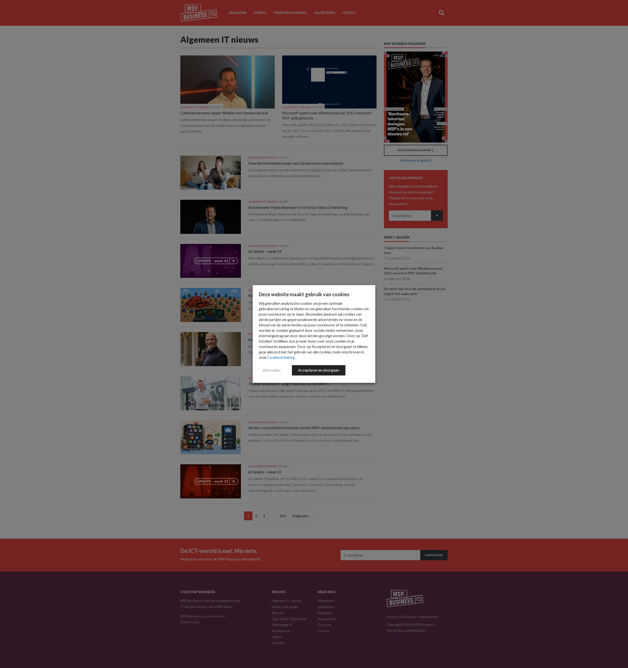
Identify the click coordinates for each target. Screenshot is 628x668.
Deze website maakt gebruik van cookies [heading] (304, 294)
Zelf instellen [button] (272, 370)
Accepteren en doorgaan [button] (318, 370)
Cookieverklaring (281, 357)
